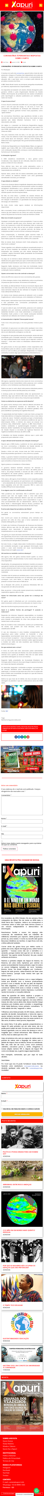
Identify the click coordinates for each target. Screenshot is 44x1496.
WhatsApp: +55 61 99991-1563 (14, 1485)
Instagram (6, 1468)
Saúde (24, 62)
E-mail (4, 826)
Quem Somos (8, 1441)
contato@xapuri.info (35, 1068)
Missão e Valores (9, 1446)
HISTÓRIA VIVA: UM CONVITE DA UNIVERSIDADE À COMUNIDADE (21, 1366)
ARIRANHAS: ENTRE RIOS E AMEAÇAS (17, 1184)
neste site (20, 550)
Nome (4, 818)
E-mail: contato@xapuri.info (13, 1482)
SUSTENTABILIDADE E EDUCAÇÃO (16, 1338)
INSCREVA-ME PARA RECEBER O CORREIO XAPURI (21, 1109)
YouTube (6, 1473)
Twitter (5, 1475)
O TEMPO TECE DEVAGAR (13, 1305)
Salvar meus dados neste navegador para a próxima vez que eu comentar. (21, 844)
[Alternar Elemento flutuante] (36, 1490)
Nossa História (8, 1444)
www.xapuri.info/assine (31, 1066)
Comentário (6, 795)
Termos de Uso (8, 1461)
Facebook (6, 1470)
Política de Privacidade (11, 1458)
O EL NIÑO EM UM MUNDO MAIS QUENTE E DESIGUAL (19, 1231)
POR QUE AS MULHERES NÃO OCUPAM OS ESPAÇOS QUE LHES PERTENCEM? (19, 1266)
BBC (7, 711)
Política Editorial (9, 1456)
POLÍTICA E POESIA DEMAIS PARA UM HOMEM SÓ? (20, 1153)
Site (2, 834)
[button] (6, 5)
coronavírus (20, 73)
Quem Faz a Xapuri (10, 1449)
